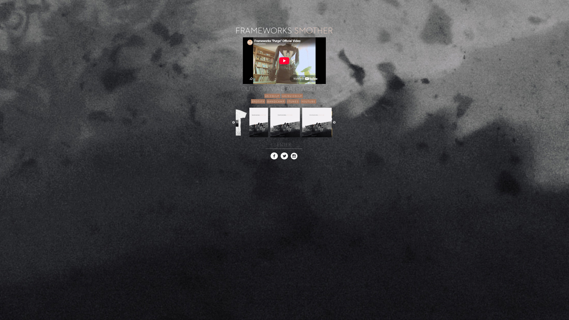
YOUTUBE (308, 101)
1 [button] (266, 139)
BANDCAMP (276, 101)
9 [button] (301, 139)
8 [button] (297, 139)
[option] (284, 122)
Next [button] (334, 122)
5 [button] (283, 139)
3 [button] (275, 139)
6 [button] (288, 139)
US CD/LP (272, 95)
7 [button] (292, 139)
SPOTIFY (258, 101)
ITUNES (293, 101)
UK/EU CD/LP (292, 95)
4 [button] (279, 139)
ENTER (284, 144)
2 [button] (270, 139)
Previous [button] (233, 122)
